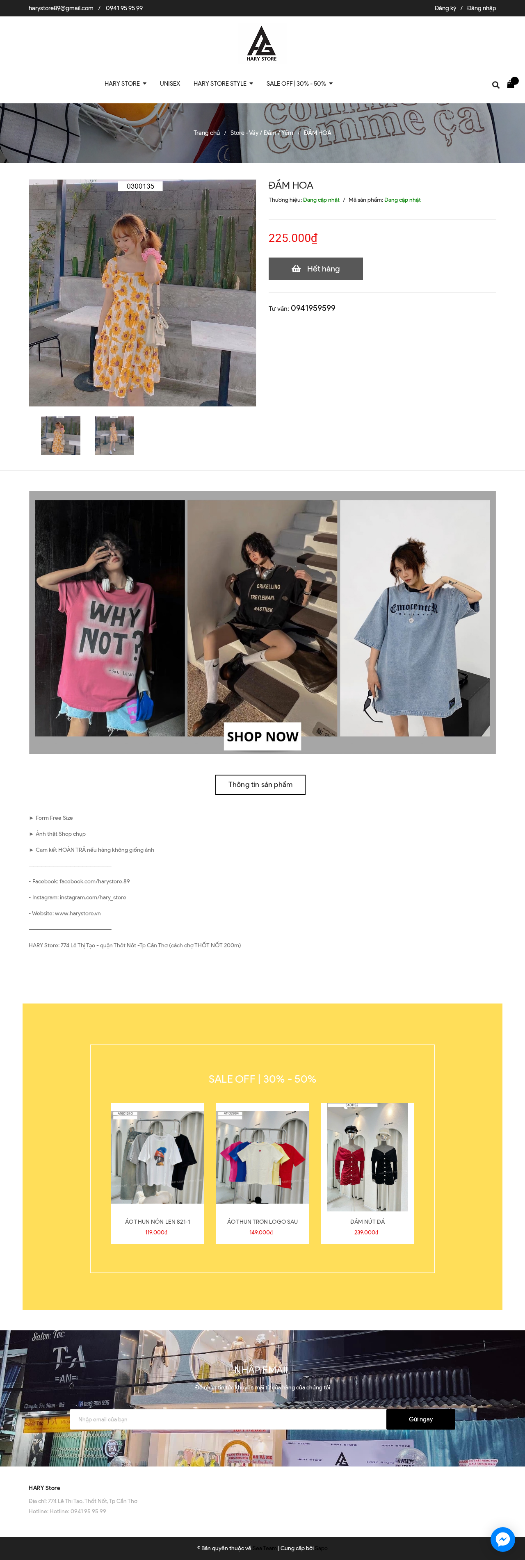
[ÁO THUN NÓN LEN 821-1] (157, 1157)
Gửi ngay (421, 1419)
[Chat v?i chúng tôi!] (503, 1539)
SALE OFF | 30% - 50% (262, 1079)
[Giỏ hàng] (513, 83)
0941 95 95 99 (124, 8)
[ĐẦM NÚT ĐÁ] (367, 1157)
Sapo (321, 1548)
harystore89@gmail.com (61, 8)
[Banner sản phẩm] (262, 622)
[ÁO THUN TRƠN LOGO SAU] (262, 1157)
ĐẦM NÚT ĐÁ (367, 1221)
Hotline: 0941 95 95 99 (78, 1511)
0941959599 (313, 308)
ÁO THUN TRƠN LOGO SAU (262, 1221)
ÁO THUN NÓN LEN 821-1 (157, 1221)
